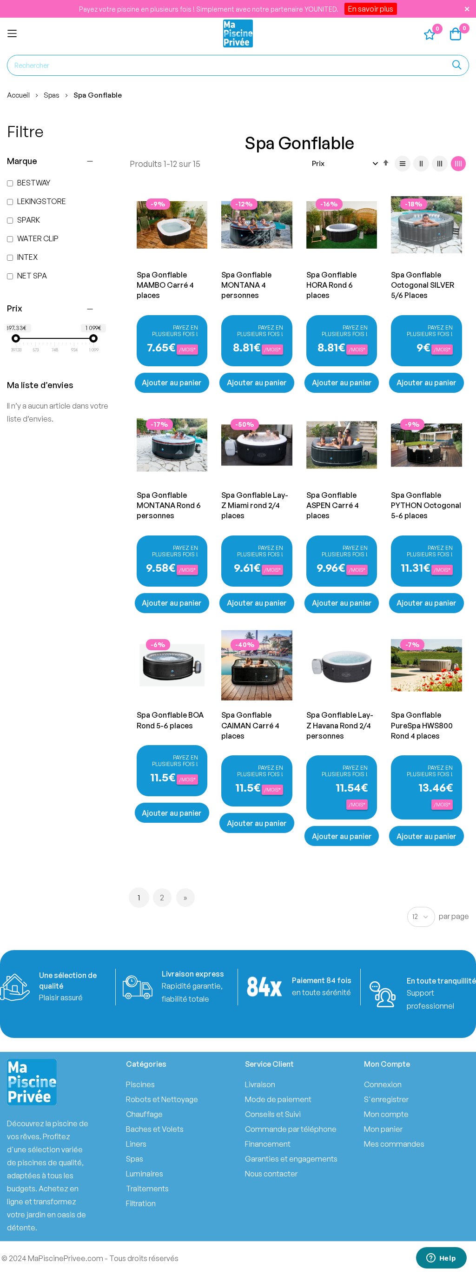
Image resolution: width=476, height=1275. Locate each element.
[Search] (457, 65)
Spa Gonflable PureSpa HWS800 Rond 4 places (422, 725)
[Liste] (402, 164)
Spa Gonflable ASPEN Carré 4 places (332, 505)
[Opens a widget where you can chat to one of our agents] (441, 1258)
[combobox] (238, 65)
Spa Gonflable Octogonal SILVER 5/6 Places (422, 285)
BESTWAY (33, 182)
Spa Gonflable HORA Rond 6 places (331, 285)
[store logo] (238, 33)
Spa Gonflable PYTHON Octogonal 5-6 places (426, 505)
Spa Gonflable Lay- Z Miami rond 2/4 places (254, 505)
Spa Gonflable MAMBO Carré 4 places (165, 285)
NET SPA (31, 275)
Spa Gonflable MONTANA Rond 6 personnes (169, 505)
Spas (52, 95)
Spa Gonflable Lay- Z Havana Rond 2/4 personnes (339, 725)
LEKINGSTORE (41, 201)
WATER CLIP (37, 238)
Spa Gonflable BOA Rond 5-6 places (170, 720)
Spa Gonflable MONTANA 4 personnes (246, 285)
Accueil (19, 95)
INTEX (27, 257)
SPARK (28, 220)
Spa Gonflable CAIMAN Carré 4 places (250, 725)
